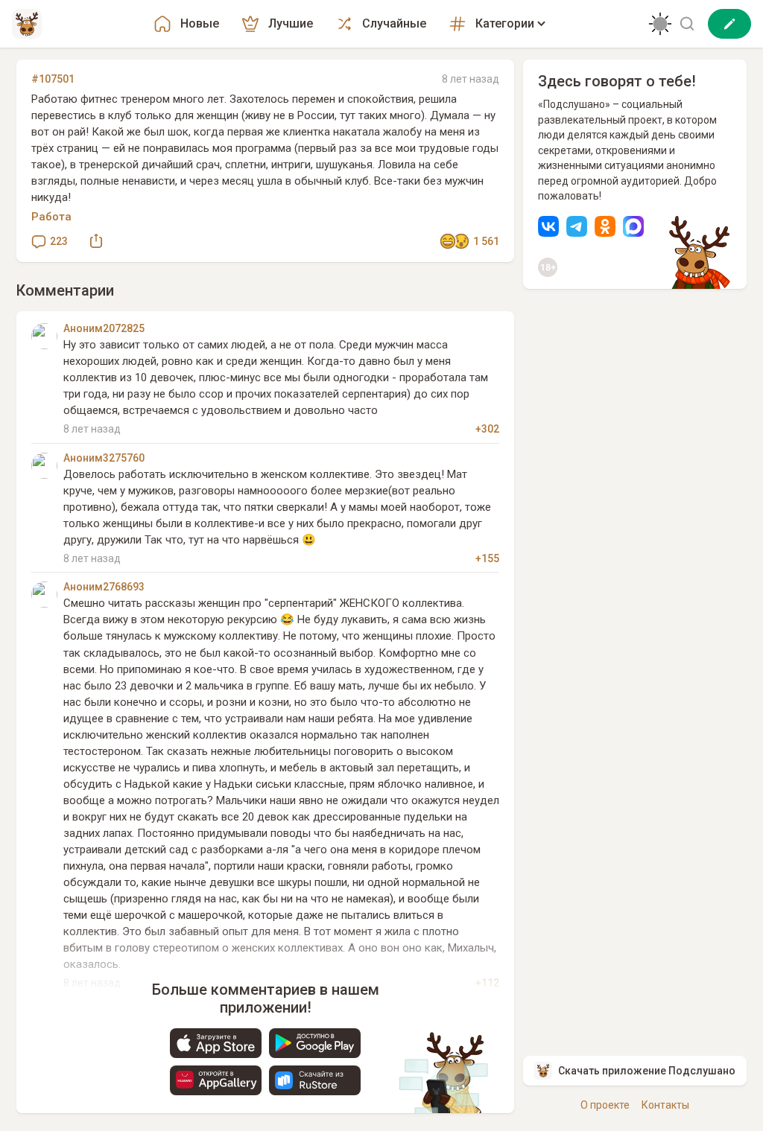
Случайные (394, 23)
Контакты (665, 1105)
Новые (199, 23)
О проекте (605, 1105)
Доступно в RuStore (315, 1080)
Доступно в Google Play (315, 1043)
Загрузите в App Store (216, 1043)
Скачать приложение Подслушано (646, 1071)
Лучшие (290, 23)
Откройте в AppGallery (216, 1080)
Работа (51, 216)
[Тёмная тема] (660, 24)
